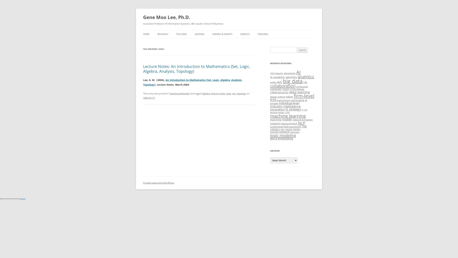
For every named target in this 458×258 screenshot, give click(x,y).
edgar (289, 96)
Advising (199, 34)
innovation (277, 109)
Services (245, 34)
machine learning (288, 116)
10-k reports (276, 73)
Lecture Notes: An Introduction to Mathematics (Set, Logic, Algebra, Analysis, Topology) (196, 69)
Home (146, 34)
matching (275, 119)
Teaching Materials (179, 93)
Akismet (23, 199)
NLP (301, 123)
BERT (279, 82)
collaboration (283, 86)
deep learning (299, 92)
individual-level (289, 103)
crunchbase (297, 89)
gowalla (274, 103)
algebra (206, 93)
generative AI (299, 100)
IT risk (304, 110)
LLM (287, 112)
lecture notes (218, 93)
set (233, 93)
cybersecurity (279, 92)
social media (292, 129)
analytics (306, 76)
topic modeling (283, 135)
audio (273, 82)
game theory (284, 100)
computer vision (279, 89)
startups (294, 132)
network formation (303, 119)
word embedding (281, 138)
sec (282, 129)
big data (293, 81)
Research (162, 34)
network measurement (283, 123)
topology (241, 93)
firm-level (304, 96)
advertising (290, 73)
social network (280, 132)
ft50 (273, 100)
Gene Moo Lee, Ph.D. (166, 17)
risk (304, 126)
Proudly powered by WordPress (158, 182)
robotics (275, 129)
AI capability (277, 77)
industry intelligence (285, 106)
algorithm (291, 77)
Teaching (181, 34)
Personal (263, 34)
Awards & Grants (222, 34)
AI (298, 72)
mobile (287, 119)
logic (228, 93)
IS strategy (293, 109)
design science (277, 96)
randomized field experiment (285, 126)
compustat (302, 86)
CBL (305, 82)
